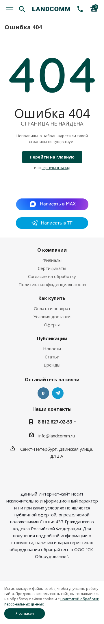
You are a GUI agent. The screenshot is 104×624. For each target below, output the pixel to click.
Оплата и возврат (52, 308)
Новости (52, 348)
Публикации (52, 338)
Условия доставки (52, 316)
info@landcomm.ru (56, 436)
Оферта (52, 324)
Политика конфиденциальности (52, 284)
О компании (52, 250)
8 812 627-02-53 (55, 422)
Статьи (52, 357)
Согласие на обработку (52, 276)
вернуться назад (56, 167)
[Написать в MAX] (52, 204)
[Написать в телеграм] (52, 227)
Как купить (52, 298)
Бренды (52, 365)
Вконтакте (43, 393)
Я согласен (25, 613)
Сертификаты (52, 268)
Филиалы (52, 260)
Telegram (58, 393)
